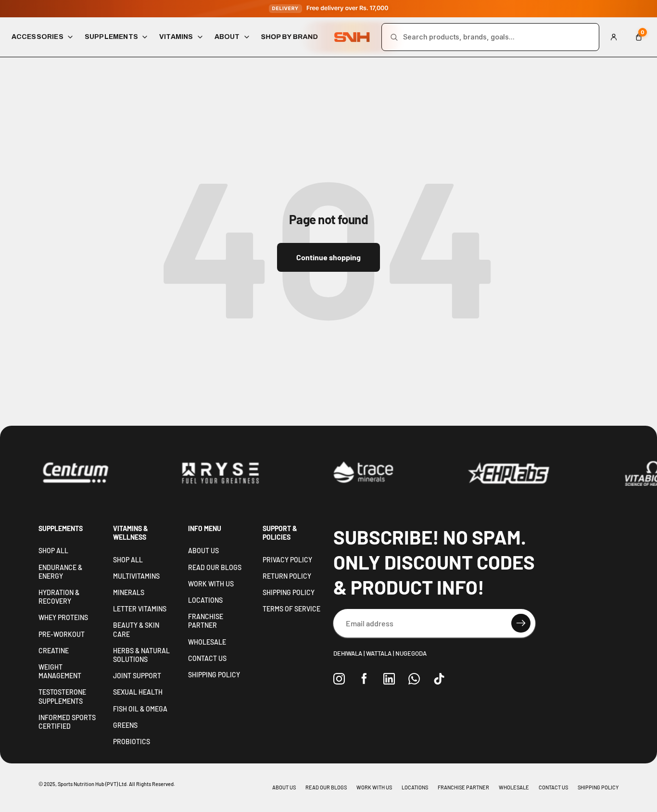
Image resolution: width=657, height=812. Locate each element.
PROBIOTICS (131, 741)
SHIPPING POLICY (214, 675)
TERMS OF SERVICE (291, 609)
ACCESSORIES (37, 36)
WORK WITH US (211, 584)
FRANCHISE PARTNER (205, 620)
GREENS (125, 725)
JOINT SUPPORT (137, 676)
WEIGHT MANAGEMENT (59, 671)
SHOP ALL (53, 550)
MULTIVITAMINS (136, 576)
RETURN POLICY (287, 576)
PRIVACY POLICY (287, 560)
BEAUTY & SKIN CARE (136, 629)
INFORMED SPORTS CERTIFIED (67, 721)
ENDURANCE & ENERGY (60, 571)
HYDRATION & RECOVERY (58, 596)
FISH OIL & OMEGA (140, 709)
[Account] (613, 37)
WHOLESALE (207, 642)
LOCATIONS (205, 600)
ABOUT (227, 36)
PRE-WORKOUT (61, 634)
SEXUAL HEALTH (138, 692)
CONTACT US (207, 658)
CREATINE (53, 651)
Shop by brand (289, 36)
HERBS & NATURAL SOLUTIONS (141, 655)
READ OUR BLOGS (214, 567)
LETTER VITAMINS (139, 609)
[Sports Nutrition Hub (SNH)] (352, 37)
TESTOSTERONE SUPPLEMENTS (62, 696)
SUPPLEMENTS (111, 36)
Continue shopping (328, 257)
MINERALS (128, 592)
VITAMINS (176, 36)
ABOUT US (203, 550)
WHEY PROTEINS (63, 617)
